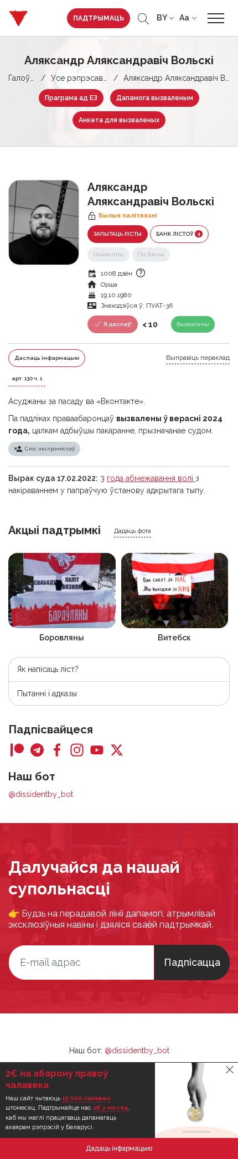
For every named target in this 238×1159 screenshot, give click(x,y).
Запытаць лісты (118, 234)
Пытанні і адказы (47, 693)
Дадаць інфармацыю (119, 1148)
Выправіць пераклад (198, 357)
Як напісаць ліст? (48, 669)
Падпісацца (192, 962)
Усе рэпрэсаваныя (85, 78)
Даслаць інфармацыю (46, 358)
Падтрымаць (98, 18)
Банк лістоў (178, 233)
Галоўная (25, 78)
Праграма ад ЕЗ (71, 98)
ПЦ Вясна (150, 254)
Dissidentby (108, 254)
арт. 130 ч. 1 (27, 378)
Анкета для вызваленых (119, 120)
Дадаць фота (132, 531)
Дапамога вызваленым (154, 98)
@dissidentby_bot (40, 794)
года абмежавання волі (151, 478)
